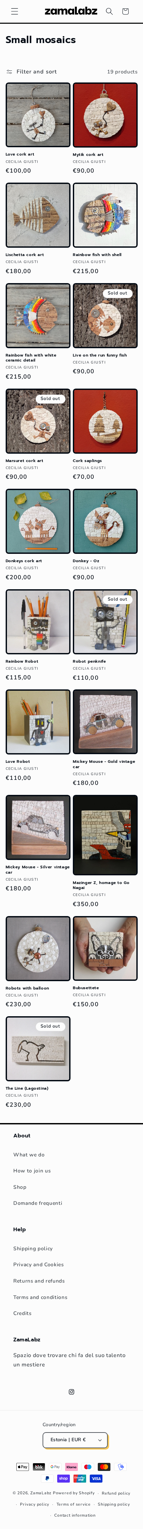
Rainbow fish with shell (97, 255)
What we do (29, 1154)
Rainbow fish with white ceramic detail (31, 358)
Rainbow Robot (22, 661)
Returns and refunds (39, 1280)
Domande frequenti (37, 1203)
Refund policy (116, 1493)
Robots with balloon (27, 988)
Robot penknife (89, 661)
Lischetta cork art (25, 255)
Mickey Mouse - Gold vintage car (104, 764)
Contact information (75, 1515)
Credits (22, 1313)
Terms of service (74, 1504)
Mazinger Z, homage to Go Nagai (101, 885)
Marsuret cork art (25, 461)
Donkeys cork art (24, 561)
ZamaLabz (41, 1493)
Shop (20, 1186)
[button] (15, 11)
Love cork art (20, 154)
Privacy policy (34, 1504)
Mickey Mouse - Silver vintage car (38, 870)
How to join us (32, 1170)
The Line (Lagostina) (27, 1088)
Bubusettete (86, 988)
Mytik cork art (88, 155)
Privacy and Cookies (38, 1264)
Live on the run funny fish (100, 355)
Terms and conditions (40, 1297)
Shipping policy (33, 1248)
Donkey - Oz (86, 561)
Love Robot (18, 761)
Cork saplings (87, 461)
